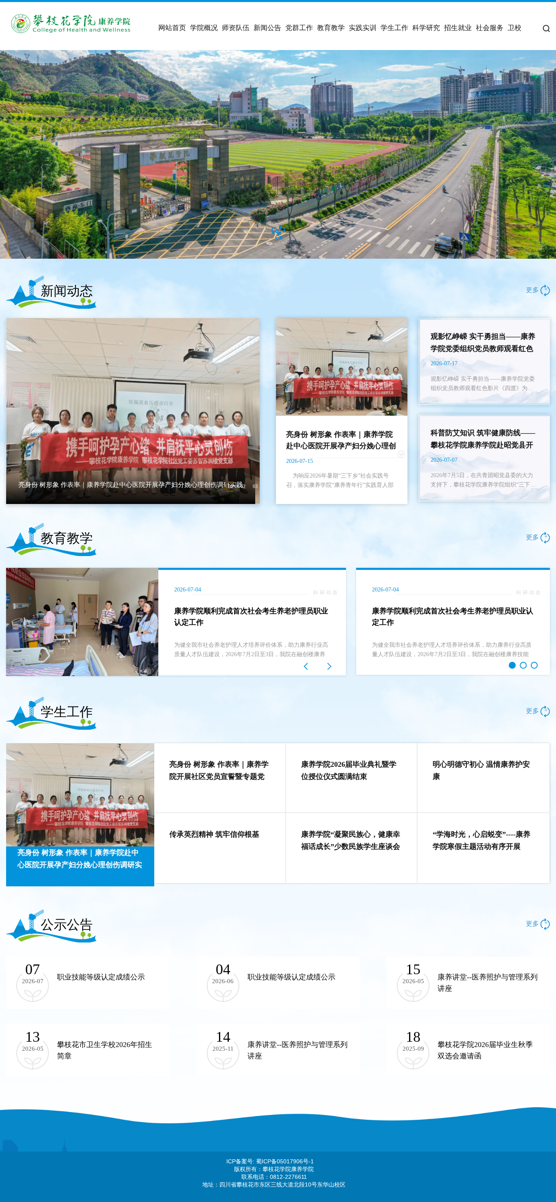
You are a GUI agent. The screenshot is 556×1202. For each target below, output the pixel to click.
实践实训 (363, 28)
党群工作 (299, 28)
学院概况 (204, 28)
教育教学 (331, 28)
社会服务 (489, 28)
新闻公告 (267, 28)
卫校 (514, 28)
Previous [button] (10, 622)
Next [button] (342, 622)
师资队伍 (236, 28)
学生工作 (394, 28)
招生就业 (458, 28)
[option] (278, 154)
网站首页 (172, 28)
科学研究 (426, 28)
